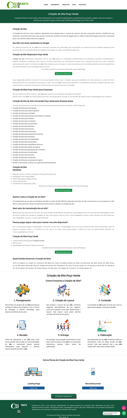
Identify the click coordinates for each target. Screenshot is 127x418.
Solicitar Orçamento (64, 74)
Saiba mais (33, 388)
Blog (74, 4)
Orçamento (55, 4)
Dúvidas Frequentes (63, 396)
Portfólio (82, 4)
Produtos (65, 4)
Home (46, 4)
